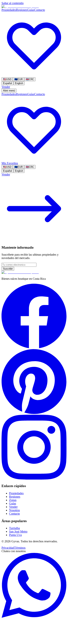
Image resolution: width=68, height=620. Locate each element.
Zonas (12, 500)
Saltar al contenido (13, 3)
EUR (18, 79)
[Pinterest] (34, 413)
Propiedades (9, 9)
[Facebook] (34, 347)
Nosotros (14, 510)
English (19, 83)
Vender (6, 86)
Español (7, 83)
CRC (30, 79)
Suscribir (8, 268)
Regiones (21, 9)
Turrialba (14, 528)
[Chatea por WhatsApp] (34, 616)
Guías (30, 9)
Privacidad (8, 547)
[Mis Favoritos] (34, 75)
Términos (20, 547)
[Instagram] (34, 478)
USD (7, 79)
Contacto (39, 9)
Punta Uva (15, 534)
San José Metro (18, 531)
